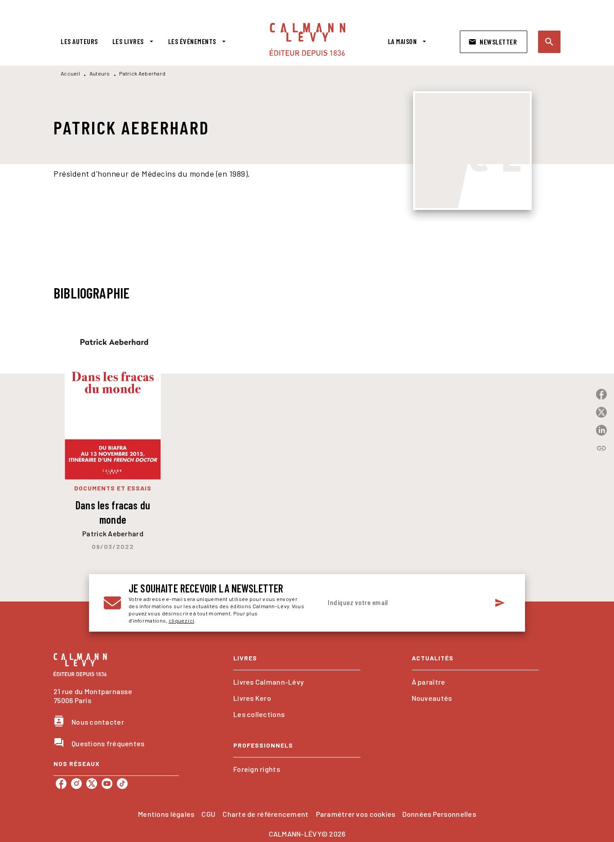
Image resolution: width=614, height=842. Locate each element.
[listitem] (61, 783)
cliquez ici (181, 620)
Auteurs (99, 73)
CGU (208, 814)
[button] (493, 42)
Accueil (70, 73)
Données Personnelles (439, 814)
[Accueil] (307, 39)
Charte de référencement (265, 814)
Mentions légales (166, 814)
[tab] (79, 41)
